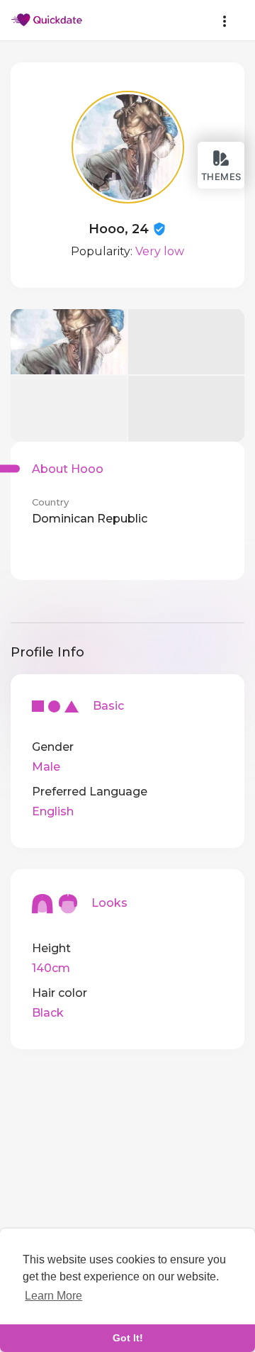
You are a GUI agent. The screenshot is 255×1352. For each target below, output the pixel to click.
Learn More (53, 1296)
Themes (221, 176)
